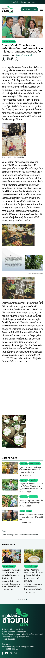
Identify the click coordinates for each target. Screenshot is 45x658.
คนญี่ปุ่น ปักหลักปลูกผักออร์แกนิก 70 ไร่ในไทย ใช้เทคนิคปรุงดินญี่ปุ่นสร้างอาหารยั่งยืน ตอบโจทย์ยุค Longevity (31, 487)
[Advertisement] (22, 387)
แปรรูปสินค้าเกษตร (9, 41)
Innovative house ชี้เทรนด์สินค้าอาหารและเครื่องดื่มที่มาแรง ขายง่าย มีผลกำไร (11, 574)
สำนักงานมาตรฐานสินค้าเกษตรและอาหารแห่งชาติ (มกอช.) (21, 534)
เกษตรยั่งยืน (33, 480)
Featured (23, 463)
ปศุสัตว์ (29, 511)
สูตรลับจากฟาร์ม (34, 463)
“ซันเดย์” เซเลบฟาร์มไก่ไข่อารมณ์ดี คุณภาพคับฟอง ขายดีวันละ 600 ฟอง (31, 517)
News (22, 511)
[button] (18, 599)
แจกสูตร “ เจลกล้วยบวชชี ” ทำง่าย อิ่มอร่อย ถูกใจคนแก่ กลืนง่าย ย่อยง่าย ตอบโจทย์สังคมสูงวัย (33, 575)
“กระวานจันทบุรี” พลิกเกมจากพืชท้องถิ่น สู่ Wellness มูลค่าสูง (31, 501)
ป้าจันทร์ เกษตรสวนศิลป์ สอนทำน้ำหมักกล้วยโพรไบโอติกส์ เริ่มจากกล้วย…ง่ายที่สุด (30, 469)
